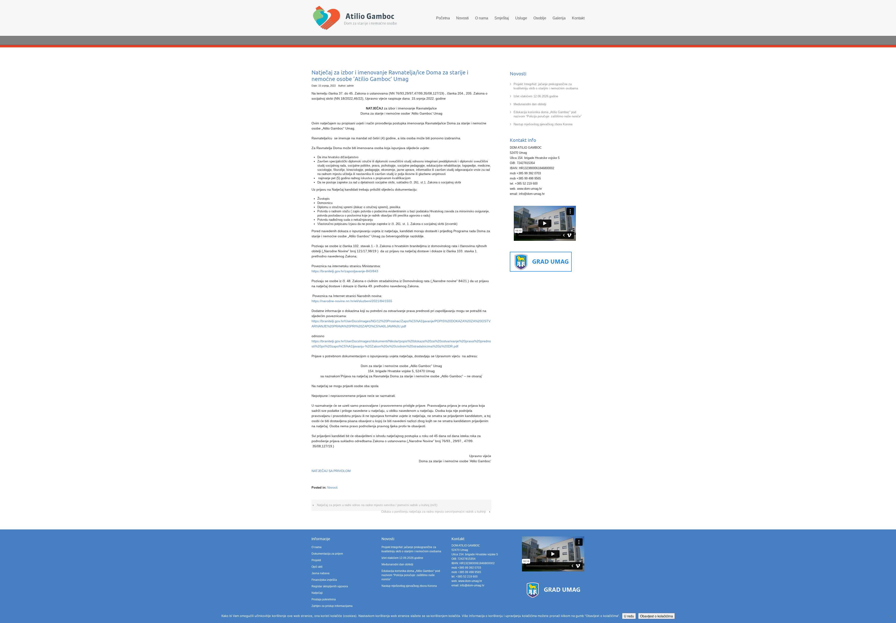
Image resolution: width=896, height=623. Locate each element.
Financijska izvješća (324, 579)
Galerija (559, 18)
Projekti (316, 560)
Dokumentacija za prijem (327, 553)
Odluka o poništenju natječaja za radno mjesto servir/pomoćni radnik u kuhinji (433, 511)
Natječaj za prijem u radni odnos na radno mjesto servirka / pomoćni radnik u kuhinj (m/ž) (377, 505)
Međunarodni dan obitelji (530, 104)
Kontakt (578, 18)
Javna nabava (320, 573)
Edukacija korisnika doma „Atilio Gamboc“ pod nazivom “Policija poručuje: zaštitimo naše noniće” (411, 575)
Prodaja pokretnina (324, 599)
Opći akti (317, 566)
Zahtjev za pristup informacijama (332, 606)
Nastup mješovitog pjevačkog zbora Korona (543, 124)
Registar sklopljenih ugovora (330, 586)
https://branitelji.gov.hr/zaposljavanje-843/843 (345, 271)
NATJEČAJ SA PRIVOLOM (331, 471)
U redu (629, 616)
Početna (443, 18)
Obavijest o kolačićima (656, 616)
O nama (481, 18)
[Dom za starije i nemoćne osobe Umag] (355, 18)
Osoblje (539, 18)
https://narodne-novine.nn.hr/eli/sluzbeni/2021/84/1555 (352, 301)
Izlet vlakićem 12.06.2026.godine (536, 96)
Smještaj (501, 18)
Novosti (462, 18)
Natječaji (317, 593)
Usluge (521, 18)
